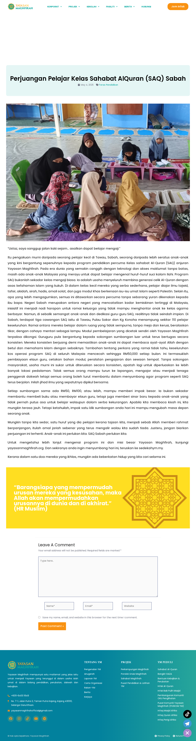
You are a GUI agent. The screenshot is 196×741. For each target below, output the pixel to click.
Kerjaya (88, 696)
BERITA (128, 6)
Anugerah (89, 673)
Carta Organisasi (93, 683)
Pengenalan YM (92, 669)
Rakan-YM (89, 687)
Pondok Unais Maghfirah (134, 673)
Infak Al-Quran (165, 686)
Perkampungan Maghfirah (135, 669)
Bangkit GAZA (165, 673)
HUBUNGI (146, 6)
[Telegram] (187, 723)
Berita (87, 692)
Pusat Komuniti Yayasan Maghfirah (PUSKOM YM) (171, 704)
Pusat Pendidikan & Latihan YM (135, 685)
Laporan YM (90, 678)
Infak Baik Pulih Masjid (169, 690)
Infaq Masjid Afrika (167, 710)
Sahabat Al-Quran (167, 669)
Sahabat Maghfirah (131, 678)
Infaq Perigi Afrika (167, 719)
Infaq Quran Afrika (167, 715)
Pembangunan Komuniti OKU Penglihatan (171, 697)
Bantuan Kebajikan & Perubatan (169, 680)
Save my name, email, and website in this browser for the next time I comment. (89, 617)
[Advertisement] (98, 36)
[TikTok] (187, 714)
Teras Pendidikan (108, 84)
